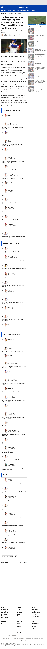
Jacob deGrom (11, 488)
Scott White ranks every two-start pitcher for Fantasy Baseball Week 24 (40, 55)
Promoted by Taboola (23, 562)
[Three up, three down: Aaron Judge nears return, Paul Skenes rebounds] (31, 82)
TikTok (18, 625)
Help (2, 623)
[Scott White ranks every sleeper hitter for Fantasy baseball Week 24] (31, 44)
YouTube (18, 623)
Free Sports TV (4, 612)
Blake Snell (10, 166)
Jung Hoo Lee (11, 505)
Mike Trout (10, 123)
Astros (8, 64)
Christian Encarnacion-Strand (14, 347)
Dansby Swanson (11, 298)
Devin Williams (11, 371)
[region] (37, 20)
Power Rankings (4, 13)
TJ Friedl (10, 324)
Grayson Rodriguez (12, 149)
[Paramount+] (22, 638)
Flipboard (19, 632)
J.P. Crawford (11, 464)
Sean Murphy (11, 281)
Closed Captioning (36, 614)
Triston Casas (10, 307)
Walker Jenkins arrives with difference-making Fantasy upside (39, 62)
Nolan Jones (10, 256)
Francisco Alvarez (11, 396)
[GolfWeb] (23, 640)
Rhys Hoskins (10, 290)
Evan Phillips (10, 174)
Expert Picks (11, 13)
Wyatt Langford (13, 94)
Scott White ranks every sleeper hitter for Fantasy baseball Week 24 (40, 42)
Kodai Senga (10, 233)
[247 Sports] (6, 638)
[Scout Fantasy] (41, 638)
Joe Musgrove (11, 265)
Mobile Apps (4, 618)
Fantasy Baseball (18, 13)
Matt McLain (10, 479)
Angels (12, 86)
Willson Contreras (11, 439)
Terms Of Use (35, 609)
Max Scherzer (11, 199)
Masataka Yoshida (11, 522)
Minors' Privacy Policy (36, 612)
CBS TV (18, 615)
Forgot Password (35, 628)
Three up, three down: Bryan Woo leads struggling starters (39, 75)
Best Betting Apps (5, 614)
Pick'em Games (4, 609)
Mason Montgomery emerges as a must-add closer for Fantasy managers (39, 88)
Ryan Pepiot (10, 182)
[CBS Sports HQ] (21, 635)
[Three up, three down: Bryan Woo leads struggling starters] (31, 76)
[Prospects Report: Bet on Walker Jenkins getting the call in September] (31, 69)
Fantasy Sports (4, 611)
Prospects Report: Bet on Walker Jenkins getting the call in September (40, 68)
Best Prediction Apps (5, 615)
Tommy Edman (11, 405)
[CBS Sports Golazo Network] (32, 635)
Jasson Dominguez (12, 496)
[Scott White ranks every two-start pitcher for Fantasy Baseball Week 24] (31, 57)
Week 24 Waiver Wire (39, 35)
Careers (18, 611)
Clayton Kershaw (11, 547)
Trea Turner (20, 97)
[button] (2, 7)
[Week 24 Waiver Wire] (31, 37)
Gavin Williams (11, 413)
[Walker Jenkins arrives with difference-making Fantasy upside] (31, 63)
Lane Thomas (10, 355)
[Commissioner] (29, 638)
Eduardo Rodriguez (12, 430)
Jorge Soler (10, 362)
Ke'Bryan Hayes (11, 388)
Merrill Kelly (10, 315)
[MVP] (36, 638)
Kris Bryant (10, 513)
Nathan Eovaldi (11, 273)
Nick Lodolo (10, 190)
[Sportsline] (15, 638)
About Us (18, 609)
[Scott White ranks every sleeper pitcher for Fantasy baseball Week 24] (31, 50)
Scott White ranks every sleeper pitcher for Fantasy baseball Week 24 (40, 49)
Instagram (19, 626)
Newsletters (34, 625)
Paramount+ (19, 614)
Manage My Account (36, 623)
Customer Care (4, 625)
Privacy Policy (34, 611)
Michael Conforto (11, 379)
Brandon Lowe (11, 339)
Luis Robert (10, 132)
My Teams (34, 626)
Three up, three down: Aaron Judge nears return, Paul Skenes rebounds (40, 81)
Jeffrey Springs (11, 447)
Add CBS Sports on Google (22, 35)
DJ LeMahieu (10, 539)
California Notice (35, 616)
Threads (18, 631)
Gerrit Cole (10, 207)
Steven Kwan (9, 99)
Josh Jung (10, 216)
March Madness (4, 617)
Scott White (7, 34)
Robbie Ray (12, 63)
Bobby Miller (10, 157)
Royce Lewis (10, 140)
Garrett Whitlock (11, 456)
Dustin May (17, 63)
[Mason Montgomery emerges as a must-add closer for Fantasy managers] (31, 89)
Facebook (19, 628)
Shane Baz (10, 422)
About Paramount (20, 612)
